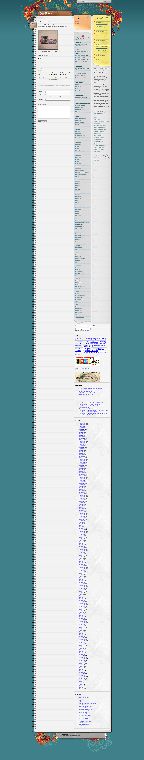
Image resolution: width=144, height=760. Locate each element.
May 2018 (81, 559)
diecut (76, 341)
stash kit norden (79, 288)
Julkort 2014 (78, 144)
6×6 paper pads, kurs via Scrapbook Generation (81, 72)
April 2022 (81, 489)
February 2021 (82, 510)
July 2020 (81, 520)
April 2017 (81, 579)
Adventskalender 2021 (81, 75)
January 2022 (82, 493)
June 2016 (81, 594)
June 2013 (81, 648)
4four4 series (79, 66)
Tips (77, 304)
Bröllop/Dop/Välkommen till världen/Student (81, 98)
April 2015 (81, 615)
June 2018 (81, 558)
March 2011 (81, 688)
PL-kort (96, 347)
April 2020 (81, 525)
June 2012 (81, 666)
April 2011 (81, 687)
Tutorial (77, 306)
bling (102, 338)
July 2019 (81, 538)
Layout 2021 (78, 211)
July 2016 (81, 592)
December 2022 (82, 477)
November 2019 (82, 532)
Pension (78, 254)
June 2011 (81, 684)
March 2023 (81, 472)
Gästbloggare (79, 124)
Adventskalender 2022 (81, 77)
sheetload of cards (80, 273)
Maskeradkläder (79, 228)
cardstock (87, 340)
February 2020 (82, 528)
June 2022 (81, 486)
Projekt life (82, 349)
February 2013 (82, 654)
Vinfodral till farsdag (91, 408)
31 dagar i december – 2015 (82, 57)
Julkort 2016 (78, 148)
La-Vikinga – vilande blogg (99, 131)
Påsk (77, 251)
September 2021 (82, 499)
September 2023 (82, 463)
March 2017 (81, 580)
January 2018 (82, 565)
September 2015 (82, 607)
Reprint (88, 349)
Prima (77, 349)
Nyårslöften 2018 (79, 237)
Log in (95, 155)
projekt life (78, 260)
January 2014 (82, 637)
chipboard (101, 340)
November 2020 (82, 514)
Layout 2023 (78, 215)
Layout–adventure (45, 21)
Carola (95, 117)
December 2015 (82, 603)
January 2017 (82, 583)
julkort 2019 (78, 155)
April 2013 (81, 651)
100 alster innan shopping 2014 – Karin (83, 52)
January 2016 (82, 601)
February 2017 (82, 582)
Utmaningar (78, 310)
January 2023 (82, 475)
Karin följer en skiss (80, 170)
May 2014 (81, 631)
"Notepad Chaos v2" (73, 735)
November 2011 (82, 676)
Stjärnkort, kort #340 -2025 (102, 58)
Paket (77, 249)
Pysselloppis (79, 262)
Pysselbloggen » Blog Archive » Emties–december (90, 405)
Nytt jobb (78, 239)
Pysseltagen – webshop (99, 137)
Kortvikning (78, 198)
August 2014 (81, 627)
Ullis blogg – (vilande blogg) (99, 145)
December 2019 (82, 531)
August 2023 (81, 465)
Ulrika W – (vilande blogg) (99, 147)
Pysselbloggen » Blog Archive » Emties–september (90, 413)
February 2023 (82, 474)
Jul (77, 139)
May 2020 (81, 523)
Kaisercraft (102, 343)
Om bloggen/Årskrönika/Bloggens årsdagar (83, 244)
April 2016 (81, 597)
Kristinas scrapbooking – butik (100, 129)
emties (77, 116)
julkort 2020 (78, 157)
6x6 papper (79, 338)
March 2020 (81, 526)
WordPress (96, 160)
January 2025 (82, 439)
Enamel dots (80, 343)
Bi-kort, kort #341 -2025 (102, 55)
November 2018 (82, 550)
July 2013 (81, 646)
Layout (70, 86)
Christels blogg (97, 119)
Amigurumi (78, 86)
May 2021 (81, 505)
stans (96, 351)
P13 (82, 347)
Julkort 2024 (78, 165)
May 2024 (81, 451)
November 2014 (82, 622)
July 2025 (81, 430)
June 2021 (81, 504)
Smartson (78, 280)
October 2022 (82, 480)
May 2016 (81, 595)
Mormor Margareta (97, 133)
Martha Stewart (99, 345)
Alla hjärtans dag (79, 82)
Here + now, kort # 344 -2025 (102, 43)
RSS (57, 737)
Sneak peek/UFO (80, 282)
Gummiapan (89, 343)
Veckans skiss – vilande (99, 149)
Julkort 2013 (78, 142)
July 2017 (81, 574)
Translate (86, 330)
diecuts (80, 341)
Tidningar (78, 301)
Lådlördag (78, 202)
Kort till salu (78, 196)
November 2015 (82, 604)
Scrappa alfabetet (80, 271)
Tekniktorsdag (79, 297)
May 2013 (81, 649)
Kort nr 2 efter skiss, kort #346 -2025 (102, 35)
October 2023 (82, 462)
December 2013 (82, 639)
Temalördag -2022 (80, 299)
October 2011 (82, 678)
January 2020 (82, 529)
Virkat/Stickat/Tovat (80, 317)
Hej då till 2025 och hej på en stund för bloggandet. (103, 23)
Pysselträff (78, 264)
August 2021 (81, 501)
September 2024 (82, 445)
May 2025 (81, 433)
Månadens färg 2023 (80, 224)
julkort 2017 (78, 150)
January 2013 (82, 655)
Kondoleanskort (79, 176)
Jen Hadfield (95, 343)
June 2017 (81, 576)
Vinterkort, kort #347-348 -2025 (102, 31)
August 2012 (81, 663)
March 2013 (81, 652)
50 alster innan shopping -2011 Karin (82, 69)
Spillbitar (89, 350)
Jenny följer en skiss (80, 135)
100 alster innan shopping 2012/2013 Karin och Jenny (82, 45)
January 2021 (82, 511)
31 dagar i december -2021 (81, 61)
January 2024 (82, 457)
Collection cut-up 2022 (80, 107)
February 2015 (82, 618)
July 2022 (81, 484)
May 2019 (81, 541)
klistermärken (79, 345)
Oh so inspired (79, 241)
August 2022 (81, 483)
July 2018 (81, 556)
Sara (95, 143)
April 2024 (81, 453)
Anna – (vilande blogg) (98, 113)
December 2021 (82, 495)
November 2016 (82, 586)
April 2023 (81, 471)
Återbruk (78, 90)
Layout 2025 (78, 220)
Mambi (93, 345)
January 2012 (82, 673)
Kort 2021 (78, 185)
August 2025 (81, 429)
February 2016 (82, 600)
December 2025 (82, 423)
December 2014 (82, 621)
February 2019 (82, 546)
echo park (94, 342)
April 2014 (81, 633)
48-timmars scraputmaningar (82, 63)
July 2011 (81, 682)
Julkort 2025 (78, 168)
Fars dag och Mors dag (81, 118)
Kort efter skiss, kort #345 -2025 (102, 40)
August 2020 (81, 519)
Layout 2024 (78, 217)
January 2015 (82, 619)
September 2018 (82, 553)
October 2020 (82, 516)
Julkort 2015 (78, 146)
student (77, 290)
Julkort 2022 (78, 161)
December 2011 (82, 675)
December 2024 (82, 441)
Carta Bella (94, 340)
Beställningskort (79, 95)
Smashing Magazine (105, 734)
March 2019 (81, 544)
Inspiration (78, 133)
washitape (95, 352)
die (105, 340)
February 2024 (82, 456)
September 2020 (82, 517)
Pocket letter (79, 256)
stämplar (104, 351)
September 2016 (82, 589)
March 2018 (81, 562)
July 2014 (81, 628)
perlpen (92, 347)
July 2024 (81, 448)
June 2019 (81, 540)
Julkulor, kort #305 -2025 (95, 404)
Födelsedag (78, 120)
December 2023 (82, 459)
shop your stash (79, 275)
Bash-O (78, 92)
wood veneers (102, 352)
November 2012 (82, 658)
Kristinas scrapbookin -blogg (99, 127)
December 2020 (82, 513)
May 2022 (81, 487)
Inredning (78, 131)
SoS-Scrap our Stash (80, 286)
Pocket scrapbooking (80, 258)
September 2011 (82, 679)
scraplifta (78, 269)
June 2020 (81, 522)
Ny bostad (78, 235)
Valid (96, 157)
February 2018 (82, 564)
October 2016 (82, 588)
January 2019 (82, 547)
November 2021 (82, 496)
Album (77, 79)
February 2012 (82, 672)
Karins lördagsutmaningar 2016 (82, 172)
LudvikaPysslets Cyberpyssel (82, 222)
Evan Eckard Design (105, 738)
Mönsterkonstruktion (80, 230)
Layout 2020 (78, 209)
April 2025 (81, 435)
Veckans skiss (79, 312)
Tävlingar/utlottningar (80, 295)
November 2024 (82, 442)
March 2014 (81, 634)
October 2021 (82, 498)
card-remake (79, 100)
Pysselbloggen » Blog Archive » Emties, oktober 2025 (91, 410)
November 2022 (82, 478)
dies (83, 341)
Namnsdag (78, 233)
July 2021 (81, 502)
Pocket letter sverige (102, 347)
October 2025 (82, 426)
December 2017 (82, 567)
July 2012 (81, 664)
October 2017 (82, 570)
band (99, 338)
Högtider (78, 129)
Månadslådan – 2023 (80, 226)
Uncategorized (79, 308)
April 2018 (81, 561)
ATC (77, 88)
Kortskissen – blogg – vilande (100, 125)
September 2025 (82, 427)
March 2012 (81, 670)
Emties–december (102, 27)
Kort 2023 (78, 189)
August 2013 (81, 645)
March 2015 (81, 616)
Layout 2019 (78, 207)
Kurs (77, 200)
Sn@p (83, 351)
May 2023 (81, 469)
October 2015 (82, 606)
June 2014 (81, 630)
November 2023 (82, 460)
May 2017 (81, 577)
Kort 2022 (78, 187)
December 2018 (82, 549)
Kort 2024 (78, 191)
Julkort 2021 (78, 159)
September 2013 (82, 643)
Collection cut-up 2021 (80, 105)
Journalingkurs (79, 137)
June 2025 (81, 432)
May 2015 (81, 613)
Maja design (86, 345)
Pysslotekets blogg (98, 139)
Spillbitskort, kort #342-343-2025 (102, 51)
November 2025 (82, 424)
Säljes (77, 267)
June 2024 (81, 450)
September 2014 (82, 625)
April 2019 (81, 543)
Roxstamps (94, 349)
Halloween (78, 126)
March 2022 (81, 490)
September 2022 (82, 481)
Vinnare (78, 314)
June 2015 (81, 612)
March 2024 (81, 454)
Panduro (86, 347)
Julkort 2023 (78, 163)
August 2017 (81, 573)
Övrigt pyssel (79, 247)
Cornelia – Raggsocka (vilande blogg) (101, 121)
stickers (100, 350)
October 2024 (82, 444)
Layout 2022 (78, 213)
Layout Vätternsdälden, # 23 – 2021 (53, 74)
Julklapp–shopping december (102, 47)
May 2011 (81, 685)
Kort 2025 (78, 194)
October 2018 (82, 552)
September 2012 (82, 661)
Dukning (78, 113)
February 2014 (82, 636)
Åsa (94, 115)
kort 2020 (78, 183)
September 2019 (82, 535)
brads (82, 340)
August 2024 (81, 447)
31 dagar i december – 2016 (82, 59)
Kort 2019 (78, 181)
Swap (77, 293)
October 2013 (82, 642)
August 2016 (81, 591)
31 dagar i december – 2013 (82, 55)
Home (77, 21)
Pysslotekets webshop (98, 141)
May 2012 (81, 667)
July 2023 (81, 466)
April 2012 (81, 669)
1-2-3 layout (78, 42)
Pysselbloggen (46, 13)
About (77, 23)
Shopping (78, 277)
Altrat (77, 84)
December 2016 (82, 585)
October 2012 (82, 660)
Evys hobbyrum (97, 123)
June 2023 (81, 468)
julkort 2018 (78, 152)
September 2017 (82, 571)
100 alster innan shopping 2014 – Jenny (83, 48)
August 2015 (81, 609)
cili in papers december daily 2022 (83, 103)
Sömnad (78, 284)
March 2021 (81, 508)
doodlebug (87, 341)
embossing (102, 342)
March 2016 (81, 598)
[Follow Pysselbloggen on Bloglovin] (82, 369)
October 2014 (82, 624)
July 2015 (81, 610)
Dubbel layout (79, 111)
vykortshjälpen (87, 352)
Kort (77, 178)
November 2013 (82, 640)
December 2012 (82, 657)
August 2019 (81, 537)
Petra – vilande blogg (98, 135)
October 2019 (82, 534)
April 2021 (81, 507)
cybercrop (78, 109)
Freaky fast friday (80, 122)
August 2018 (81, 555)
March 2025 (81, 436)
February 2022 (82, 492)
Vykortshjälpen (97, 151)
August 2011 (81, 681)
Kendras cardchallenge (81, 174)
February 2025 (82, 438)
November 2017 (82, 568)
